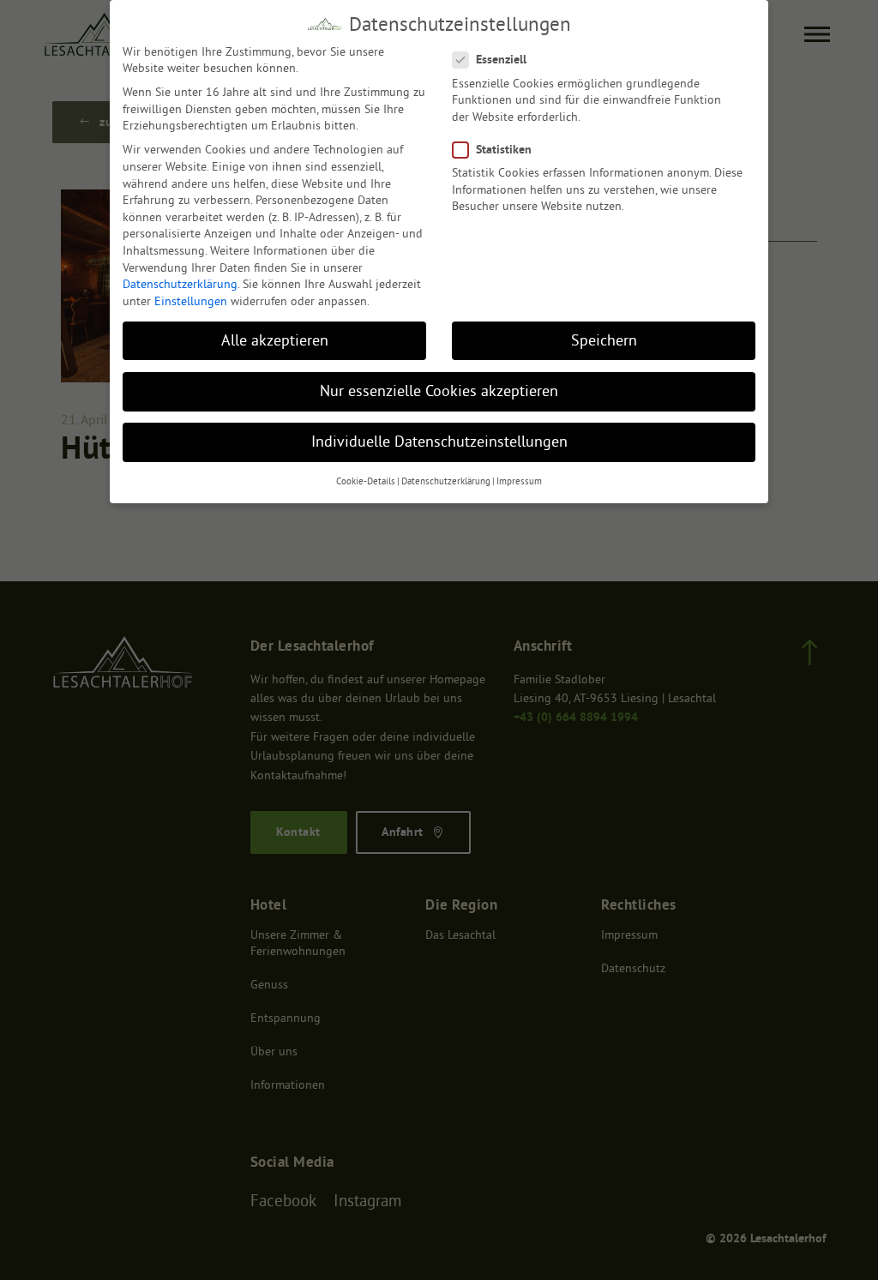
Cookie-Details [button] (365, 481)
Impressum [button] (519, 481)
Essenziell (501, 59)
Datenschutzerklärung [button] (445, 481)
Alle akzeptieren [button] (274, 340)
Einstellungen (190, 301)
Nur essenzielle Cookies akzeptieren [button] (439, 391)
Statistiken (504, 149)
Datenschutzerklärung (180, 283)
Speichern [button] (604, 340)
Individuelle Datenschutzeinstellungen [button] (439, 441)
